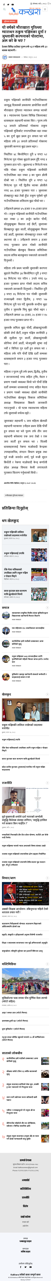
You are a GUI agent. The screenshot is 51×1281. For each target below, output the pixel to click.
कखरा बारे (25, 1222)
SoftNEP (27, 1280)
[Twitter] (8, 5)
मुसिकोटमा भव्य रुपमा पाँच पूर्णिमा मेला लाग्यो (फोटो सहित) (24, 999)
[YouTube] (13, 5)
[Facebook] (4, 5)
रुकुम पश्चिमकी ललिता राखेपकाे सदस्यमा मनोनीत (22, 726)
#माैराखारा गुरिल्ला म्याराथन (14, 495)
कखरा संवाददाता (14, 57)
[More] (47, 607)
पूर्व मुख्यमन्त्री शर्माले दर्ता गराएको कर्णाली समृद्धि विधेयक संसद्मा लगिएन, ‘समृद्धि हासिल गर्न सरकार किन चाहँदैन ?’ (24, 820)
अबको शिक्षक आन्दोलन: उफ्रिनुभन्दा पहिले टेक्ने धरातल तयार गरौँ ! (25, 910)
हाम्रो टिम (25, 1226)
